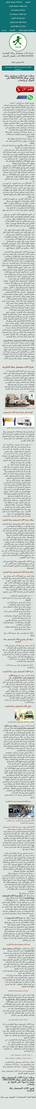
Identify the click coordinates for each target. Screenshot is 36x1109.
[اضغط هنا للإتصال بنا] (18, 89)
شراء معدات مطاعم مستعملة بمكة (18, 1058)
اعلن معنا (12, 30)
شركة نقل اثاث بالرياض (18, 18)
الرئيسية (27, 2)
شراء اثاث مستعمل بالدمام (26, 30)
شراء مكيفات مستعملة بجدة (18, 14)
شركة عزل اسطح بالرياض (18, 26)
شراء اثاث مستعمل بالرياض (14, 2)
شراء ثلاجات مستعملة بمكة (21, 1055)
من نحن (4, 30)
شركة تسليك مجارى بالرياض (18, 22)
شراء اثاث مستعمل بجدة (18, 10)
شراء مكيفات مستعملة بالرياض (18, 6)
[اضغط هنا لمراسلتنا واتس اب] (18, 97)
